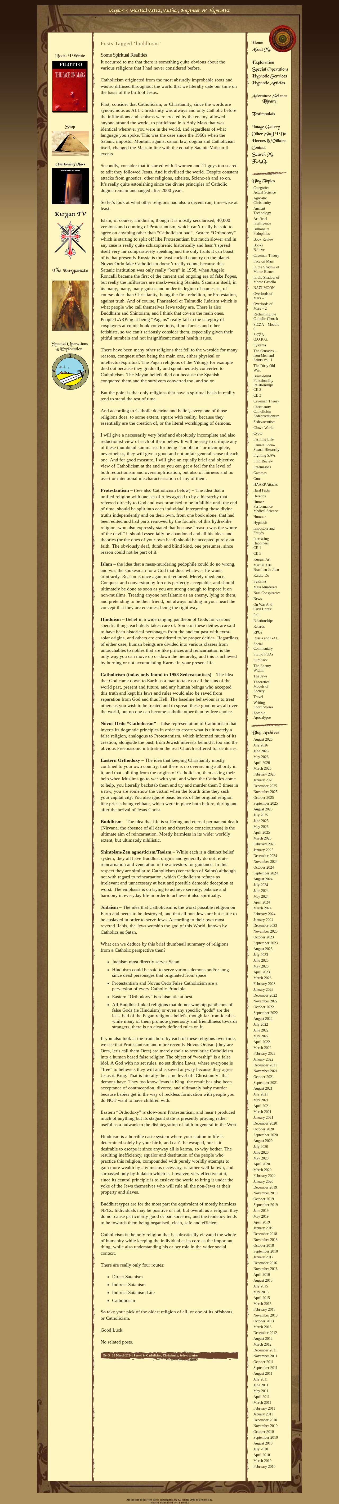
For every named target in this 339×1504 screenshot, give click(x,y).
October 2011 (263, 1362)
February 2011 (264, 1408)
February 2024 (264, 914)
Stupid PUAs (263, 654)
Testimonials (263, 114)
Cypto (257, 433)
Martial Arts (262, 565)
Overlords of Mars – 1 (263, 295)
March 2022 (262, 1048)
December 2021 (265, 1065)
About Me (261, 50)
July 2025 (260, 815)
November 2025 (265, 792)
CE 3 (257, 395)
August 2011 (262, 1373)
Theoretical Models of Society (261, 686)
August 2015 (263, 1280)
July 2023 (260, 954)
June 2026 (261, 751)
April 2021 (261, 1106)
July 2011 (260, 1379)
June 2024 (261, 890)
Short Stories (263, 707)
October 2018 (263, 1245)
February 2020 (264, 1175)
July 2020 (260, 1146)
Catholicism (153, 1355)
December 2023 (265, 925)
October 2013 (263, 1321)
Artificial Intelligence (262, 221)
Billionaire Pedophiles (261, 231)
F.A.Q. (259, 161)
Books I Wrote (69, 56)
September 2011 (265, 1367)
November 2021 (265, 1071)
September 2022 (265, 1013)
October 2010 (263, 1431)
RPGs (257, 632)
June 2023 (261, 960)
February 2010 (264, 1466)
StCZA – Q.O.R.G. (260, 337)
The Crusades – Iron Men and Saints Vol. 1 (264, 355)
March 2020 (262, 1170)
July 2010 (260, 1449)
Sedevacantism (189, 1355)
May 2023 (261, 966)
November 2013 (265, 1315)
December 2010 (265, 1420)
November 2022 (265, 1001)
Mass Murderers (265, 587)
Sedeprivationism (266, 416)
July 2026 (260, 745)
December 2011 (265, 1350)
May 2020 (261, 1158)
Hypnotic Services (269, 76)
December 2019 (265, 1187)
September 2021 (265, 1082)
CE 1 (257, 547)
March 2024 (262, 908)
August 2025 (263, 809)
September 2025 (265, 803)
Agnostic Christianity (262, 200)
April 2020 (261, 1164)
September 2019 (265, 1205)
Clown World (263, 427)
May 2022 (261, 1036)
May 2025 (261, 826)
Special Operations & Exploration (70, 347)
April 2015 (261, 1298)
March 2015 (262, 1303)
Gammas (259, 473)
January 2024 (263, 920)
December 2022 (265, 995)
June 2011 (260, 1385)
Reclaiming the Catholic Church (265, 316)
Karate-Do (261, 575)
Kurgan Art (261, 559)
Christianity (170, 1355)
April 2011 (261, 1397)
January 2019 (263, 1228)
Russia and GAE (265, 638)
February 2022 (264, 1053)
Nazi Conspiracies (266, 593)
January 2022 (263, 1059)
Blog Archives (265, 733)
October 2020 (263, 1129)
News (257, 599)
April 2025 (261, 832)
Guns (257, 478)
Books (258, 245)
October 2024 (263, 867)
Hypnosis (260, 522)
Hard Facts (261, 490)
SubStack (260, 660)
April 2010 (261, 1455)
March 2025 (262, 838)
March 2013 (262, 1327)
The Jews (260, 676)
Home (257, 43)
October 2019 (263, 1199)
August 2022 (263, 1018)
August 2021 (263, 1088)
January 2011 (263, 1414)
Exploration (263, 63)
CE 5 (257, 553)
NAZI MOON (264, 288)
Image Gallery (266, 127)
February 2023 (264, 984)
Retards (259, 626)
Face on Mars (263, 261)
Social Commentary (263, 646)
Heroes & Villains (269, 141)
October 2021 (263, 1077)
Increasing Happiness (261, 541)
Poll (256, 615)
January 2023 (263, 989)
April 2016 (261, 1274)
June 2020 (261, 1152)
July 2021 (260, 1094)
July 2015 (260, 1286)
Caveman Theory (266, 255)
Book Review (263, 239)
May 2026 (261, 757)
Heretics (259, 496)
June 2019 (261, 1210)
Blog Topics (263, 181)
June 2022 (261, 1030)
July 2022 (260, 1024)
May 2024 (261, 896)
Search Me (263, 155)
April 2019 (261, 1222)
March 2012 (262, 1344)
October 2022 (263, 1007)
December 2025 (265, 786)
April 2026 (261, 762)
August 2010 (263, 1443)
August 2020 (263, 1141)
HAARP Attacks (265, 484)
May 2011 (260, 1391)
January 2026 (263, 780)
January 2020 (263, 1181)
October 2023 (263, 937)
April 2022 (261, 1042)
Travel (258, 697)
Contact (259, 148)
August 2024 (263, 879)
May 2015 (261, 1292)
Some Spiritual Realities (124, 55)
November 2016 (265, 1269)
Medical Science (265, 511)
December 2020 (265, 1123)
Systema (259, 345)
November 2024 (265, 861)
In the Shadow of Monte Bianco (266, 269)
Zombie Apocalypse (262, 715)
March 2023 (262, 978)
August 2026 (263, 739)
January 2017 (263, 1257)
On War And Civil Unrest (262, 606)
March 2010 (262, 1461)
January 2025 (263, 850)
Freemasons (262, 467)
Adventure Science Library (270, 99)
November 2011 (265, 1356)
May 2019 (261, 1216)
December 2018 (265, 1234)
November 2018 (265, 1239)
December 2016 (265, 1263)
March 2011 (262, 1402)
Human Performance (263, 504)
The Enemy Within (262, 668)
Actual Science (264, 192)
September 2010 (265, 1437)
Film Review (263, 461)
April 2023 (261, 972)
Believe (259, 249)
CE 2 (257, 389)
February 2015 (264, 1309)
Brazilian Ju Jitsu (266, 569)
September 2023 (265, 943)
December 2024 (265, 856)
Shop (70, 127)
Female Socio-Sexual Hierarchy (266, 447)
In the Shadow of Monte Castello (266, 279)
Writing (259, 702)
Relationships (263, 385)
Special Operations (270, 69)
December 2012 (265, 1333)
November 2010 (265, 1426)
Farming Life (263, 439)
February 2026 (264, 774)
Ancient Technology (262, 210)
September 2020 (265, 1135)
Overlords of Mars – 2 (263, 306)
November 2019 (265, 1193)
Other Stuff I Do (269, 134)
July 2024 (260, 885)
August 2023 (263, 949)
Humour (259, 517)
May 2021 (261, 1100)
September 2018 (265, 1251)
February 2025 (264, 844)
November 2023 (265, 931)
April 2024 (261, 902)
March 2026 (262, 768)
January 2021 (263, 1117)
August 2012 (263, 1338)
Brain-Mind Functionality (263, 378)
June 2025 (261, 821)
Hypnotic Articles (268, 83)
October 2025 (263, 797)
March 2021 (262, 1111)
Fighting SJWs (264, 455)
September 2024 (265, 873)
